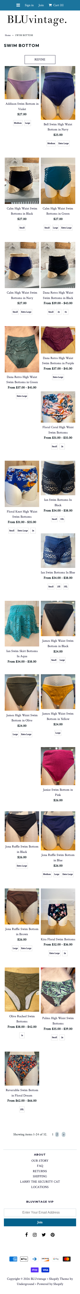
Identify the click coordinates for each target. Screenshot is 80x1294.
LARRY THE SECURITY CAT (40, 1182)
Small (22, 227)
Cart (58, 5)
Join (41, 5)
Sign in (29, 5)
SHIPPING (40, 1176)
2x (59, 311)
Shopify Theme (59, 1279)
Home (8, 35)
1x (22, 1035)
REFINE (39, 59)
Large (27, 123)
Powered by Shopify (50, 1284)
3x (66, 311)
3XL (62, 519)
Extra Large (63, 143)
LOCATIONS (40, 1187)
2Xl (58, 586)
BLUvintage (38, 1279)
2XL (22, 1109)
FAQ (40, 1166)
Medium (18, 123)
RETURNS (40, 1171)
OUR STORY (39, 1161)
